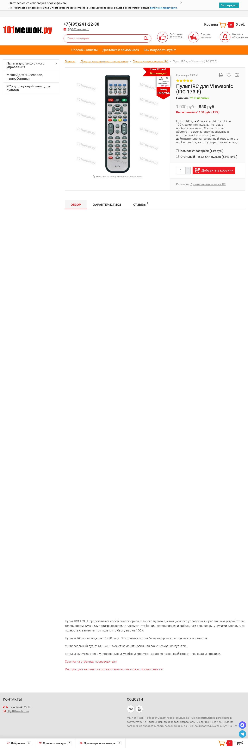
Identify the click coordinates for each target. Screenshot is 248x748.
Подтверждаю (229, 5)
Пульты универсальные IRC (208, 184)
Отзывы (140, 204)
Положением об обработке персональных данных (179, 721)
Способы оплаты (84, 50)
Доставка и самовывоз (120, 50)
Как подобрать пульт (160, 50)
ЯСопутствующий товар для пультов (28, 88)
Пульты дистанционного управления (26, 65)
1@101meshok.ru (78, 29)
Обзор (76, 204)
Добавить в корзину (217, 170)
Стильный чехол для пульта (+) (208, 156)
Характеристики (107, 204)
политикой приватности (163, 7)
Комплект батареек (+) (202, 151)
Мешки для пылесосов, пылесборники (25, 76)
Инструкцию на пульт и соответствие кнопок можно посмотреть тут (114, 669)
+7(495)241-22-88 (20, 707)
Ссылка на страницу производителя (91, 661)
